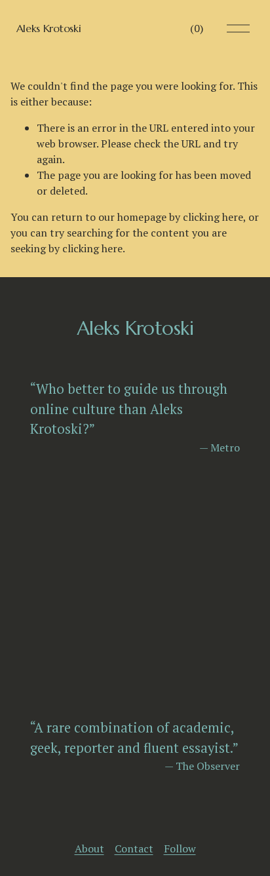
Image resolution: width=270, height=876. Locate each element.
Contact (134, 848)
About (89, 848)
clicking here (213, 217)
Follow (180, 848)
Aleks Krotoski (48, 28)
